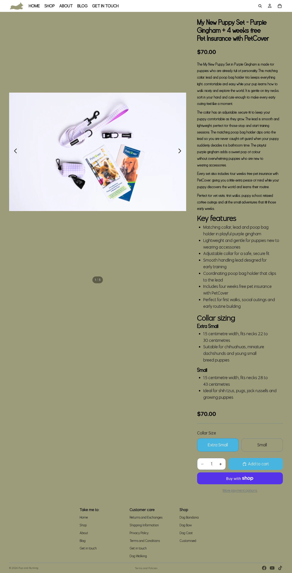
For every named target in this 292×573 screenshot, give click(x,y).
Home (84, 517)
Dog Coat (186, 533)
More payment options (240, 490)
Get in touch (88, 548)
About (84, 533)
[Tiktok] (280, 568)
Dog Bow (186, 525)
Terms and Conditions (145, 541)
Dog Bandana (189, 517)
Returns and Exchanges (146, 517)
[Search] (260, 6)
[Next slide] (181, 152)
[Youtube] (272, 568)
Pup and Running (28, 568)
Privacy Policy (139, 533)
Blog (83, 541)
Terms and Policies (146, 568)
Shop (83, 525)
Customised (188, 541)
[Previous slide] (14, 152)
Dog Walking (138, 556)
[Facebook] (264, 568)
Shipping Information (144, 525)
